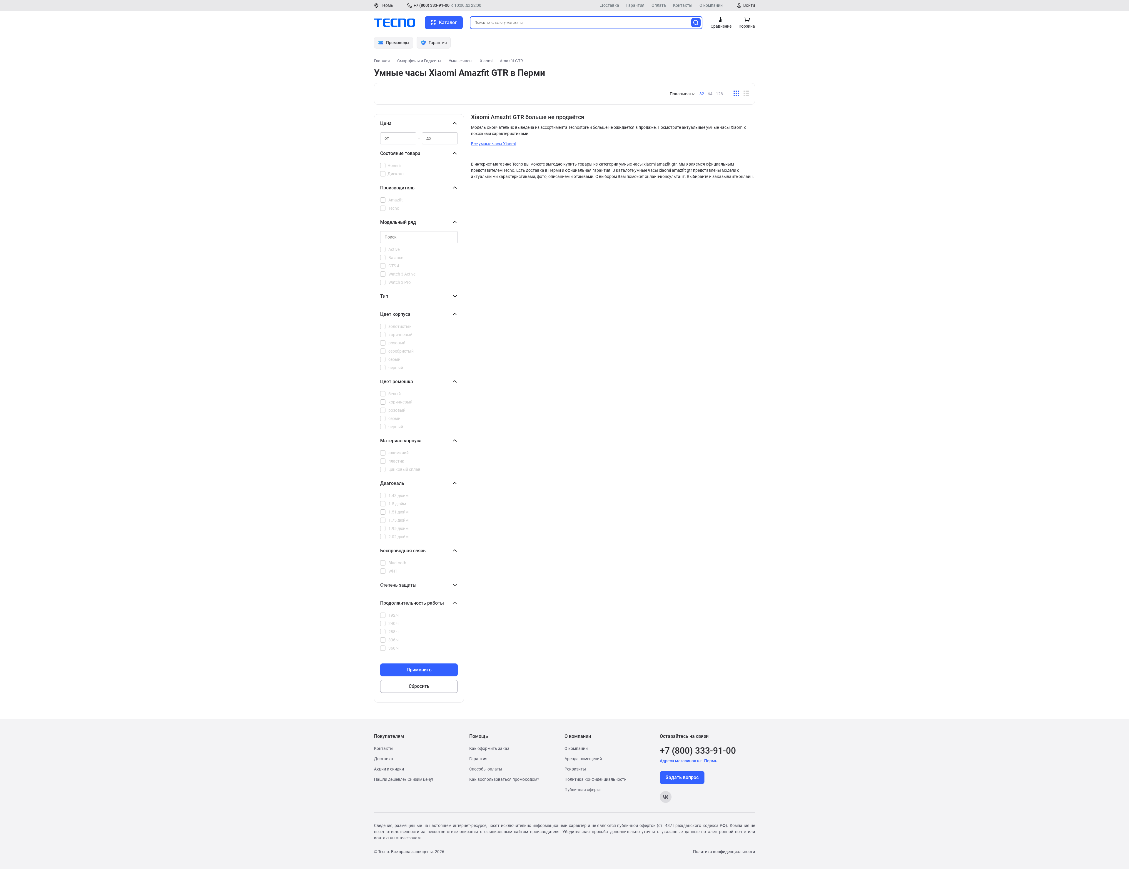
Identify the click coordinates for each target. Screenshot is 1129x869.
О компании (711, 5)
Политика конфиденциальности (595, 779)
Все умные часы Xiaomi (493, 143)
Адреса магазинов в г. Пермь (688, 760)
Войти (749, 5)
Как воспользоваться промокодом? (504, 779)
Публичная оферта (582, 789)
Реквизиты (575, 769)
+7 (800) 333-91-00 (432, 5)
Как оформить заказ (489, 748)
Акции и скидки (389, 769)
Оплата (659, 5)
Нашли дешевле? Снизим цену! (403, 779)
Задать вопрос (682, 777)
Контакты (682, 5)
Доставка (609, 5)
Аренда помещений (583, 758)
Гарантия (635, 5)
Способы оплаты (485, 769)
